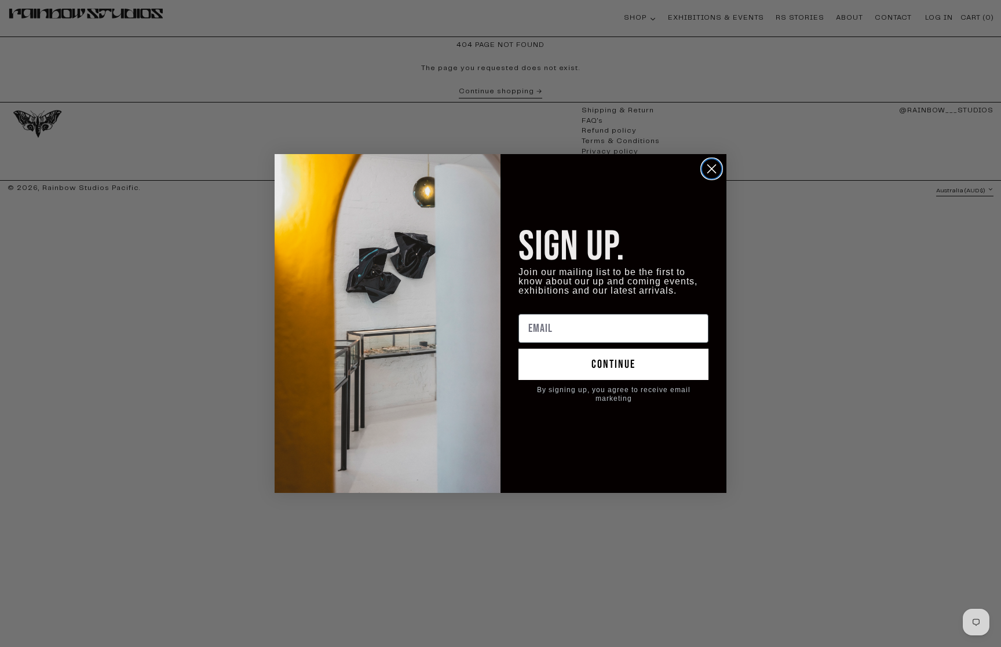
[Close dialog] (712, 169)
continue (613, 364)
